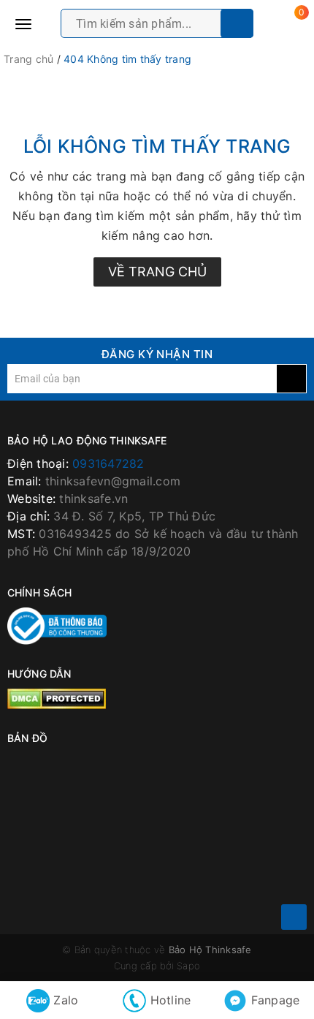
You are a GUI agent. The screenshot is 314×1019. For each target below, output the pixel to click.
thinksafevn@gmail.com (112, 481)
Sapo (188, 965)
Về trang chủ (157, 271)
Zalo (64, 1000)
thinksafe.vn (93, 498)
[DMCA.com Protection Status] (56, 698)
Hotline (168, 1000)
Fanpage (273, 1000)
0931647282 (108, 463)
